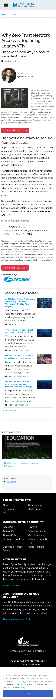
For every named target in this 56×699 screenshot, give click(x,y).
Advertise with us (37, 531)
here (29, 123)
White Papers (35, 509)
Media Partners (36, 546)
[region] (28, 683)
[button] (28, 15)
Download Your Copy (15, 130)
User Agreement (36, 535)
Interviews (8, 509)
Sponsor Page (9, 410)
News (6, 505)
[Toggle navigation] (6, 5)
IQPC (28, 654)
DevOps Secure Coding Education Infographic (21, 464)
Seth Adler (22, 73)
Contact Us (9, 531)
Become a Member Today (13, 548)
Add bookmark (10, 61)
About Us (8, 527)
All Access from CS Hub (38, 541)
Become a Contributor (15, 539)
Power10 (32, 527)
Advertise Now (11, 585)
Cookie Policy (10, 535)
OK (28, 693)
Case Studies (35, 505)
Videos (6, 513)
